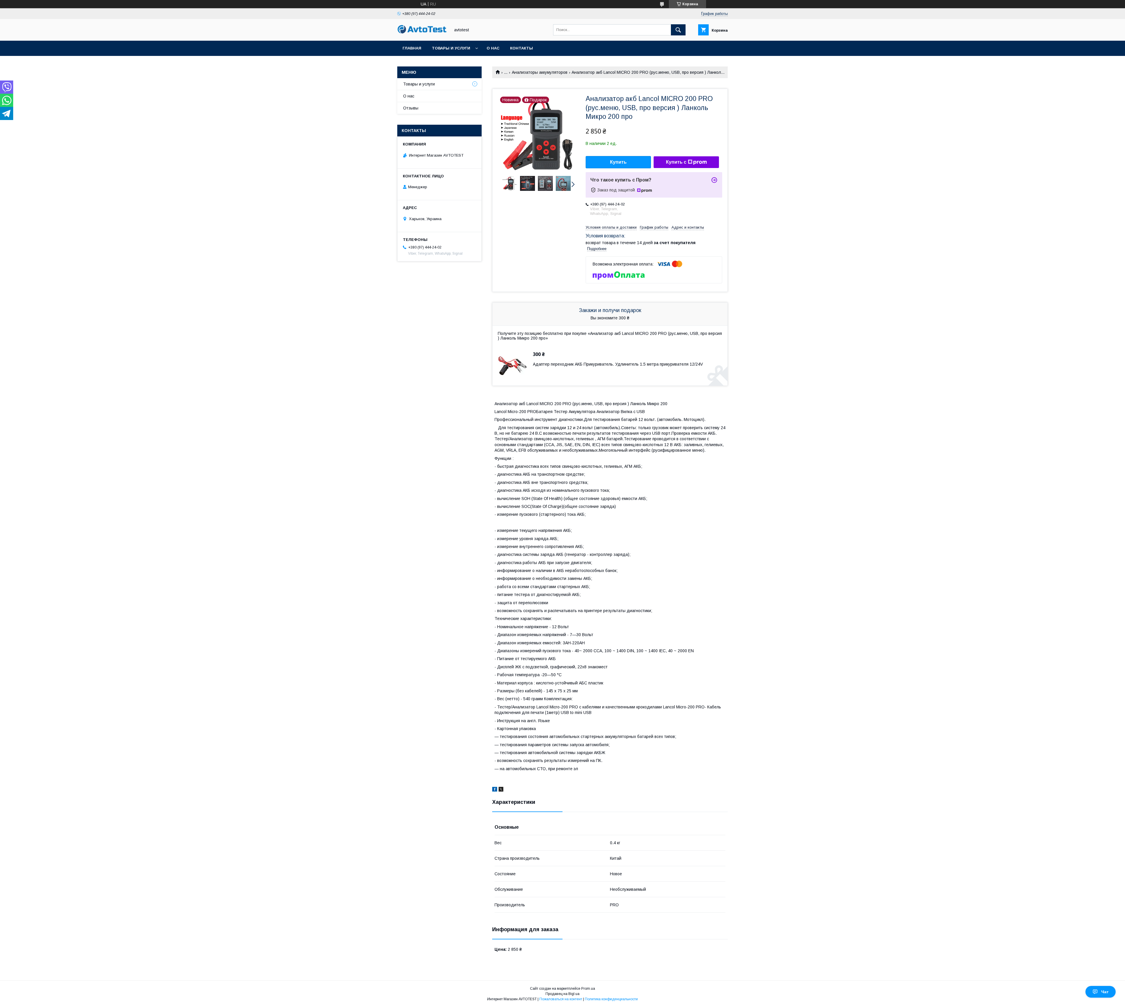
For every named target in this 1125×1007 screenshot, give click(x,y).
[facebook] (494, 790)
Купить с (676, 162)
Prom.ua (588, 989)
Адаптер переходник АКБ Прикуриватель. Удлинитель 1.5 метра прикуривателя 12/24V (618, 364)
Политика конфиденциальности (611, 999)
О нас (493, 48)
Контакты (521, 48)
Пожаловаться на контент (560, 999)
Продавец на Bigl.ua (562, 994)
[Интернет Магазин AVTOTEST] (422, 32)
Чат (1105, 991)
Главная (412, 48)
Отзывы (410, 108)
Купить (618, 162)
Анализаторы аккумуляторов (539, 72)
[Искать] (678, 29)
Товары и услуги (451, 48)
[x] (501, 790)
